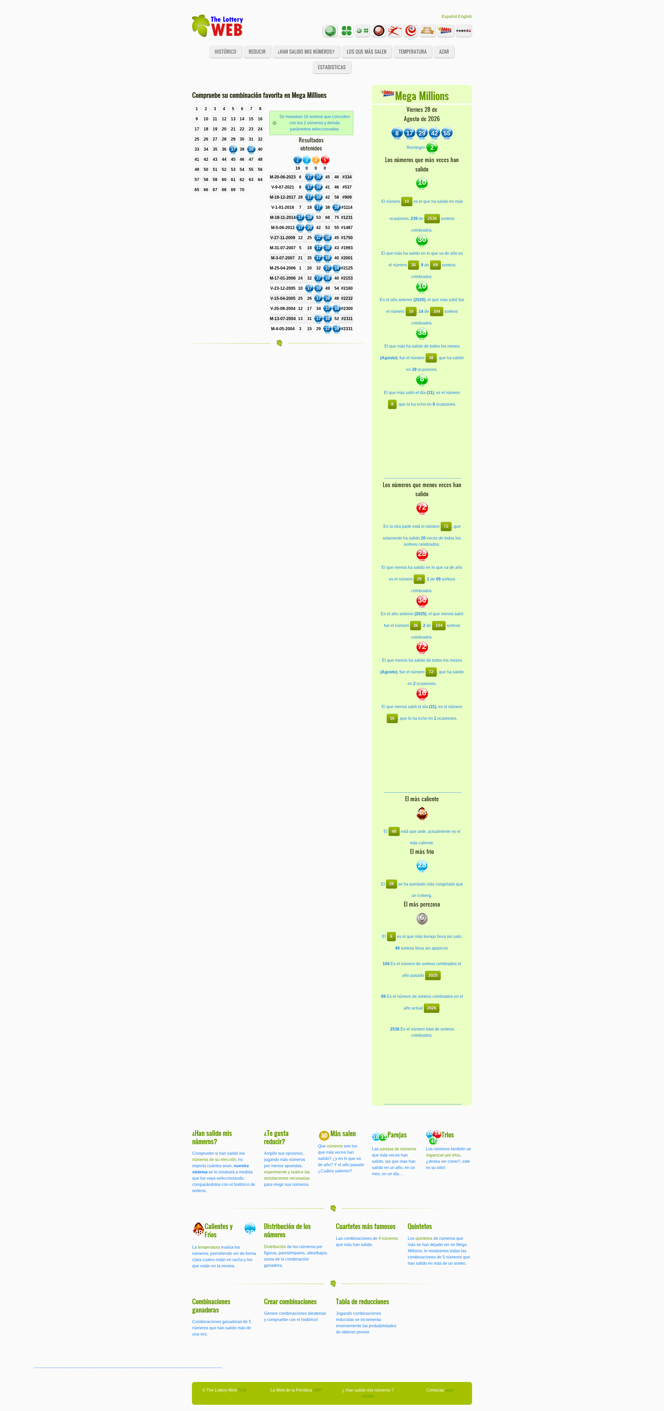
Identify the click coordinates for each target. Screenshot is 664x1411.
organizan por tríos (443, 1155)
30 (413, 265)
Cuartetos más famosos (366, 1225)
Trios (447, 1134)
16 (392, 718)
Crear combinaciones (290, 1301)
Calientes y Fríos (219, 1230)
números (335, 1146)
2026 (431, 1008)
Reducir (257, 51)
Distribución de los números (287, 1230)
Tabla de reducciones (362, 1301)
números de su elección (214, 1159)
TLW (242, 1390)
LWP (317, 1390)
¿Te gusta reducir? (276, 1137)
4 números (388, 1238)
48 (394, 831)
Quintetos (420, 1225)
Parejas (397, 1134)
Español (449, 16)
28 (419, 579)
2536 (432, 218)
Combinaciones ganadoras (211, 1305)
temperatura (209, 1247)
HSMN (368, 1396)
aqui (449, 1390)
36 (415, 625)
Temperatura (413, 51)
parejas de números (398, 1149)
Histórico (225, 51)
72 (446, 526)
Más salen (343, 1133)
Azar (444, 51)
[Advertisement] (422, 445)
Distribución (275, 1246)
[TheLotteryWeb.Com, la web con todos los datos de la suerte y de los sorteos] (218, 25)
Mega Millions (422, 95)
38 (431, 358)
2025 (433, 975)
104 (436, 311)
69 (435, 265)
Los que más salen (366, 51)
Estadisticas (332, 67)
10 (406, 201)
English (465, 16)
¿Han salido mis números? (306, 51)
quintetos (424, 1238)
